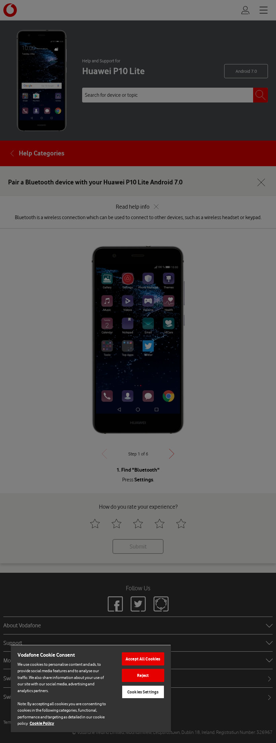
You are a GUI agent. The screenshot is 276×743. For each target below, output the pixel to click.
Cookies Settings (143, 691)
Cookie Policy (42, 723)
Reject (143, 675)
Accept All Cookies (143, 658)
